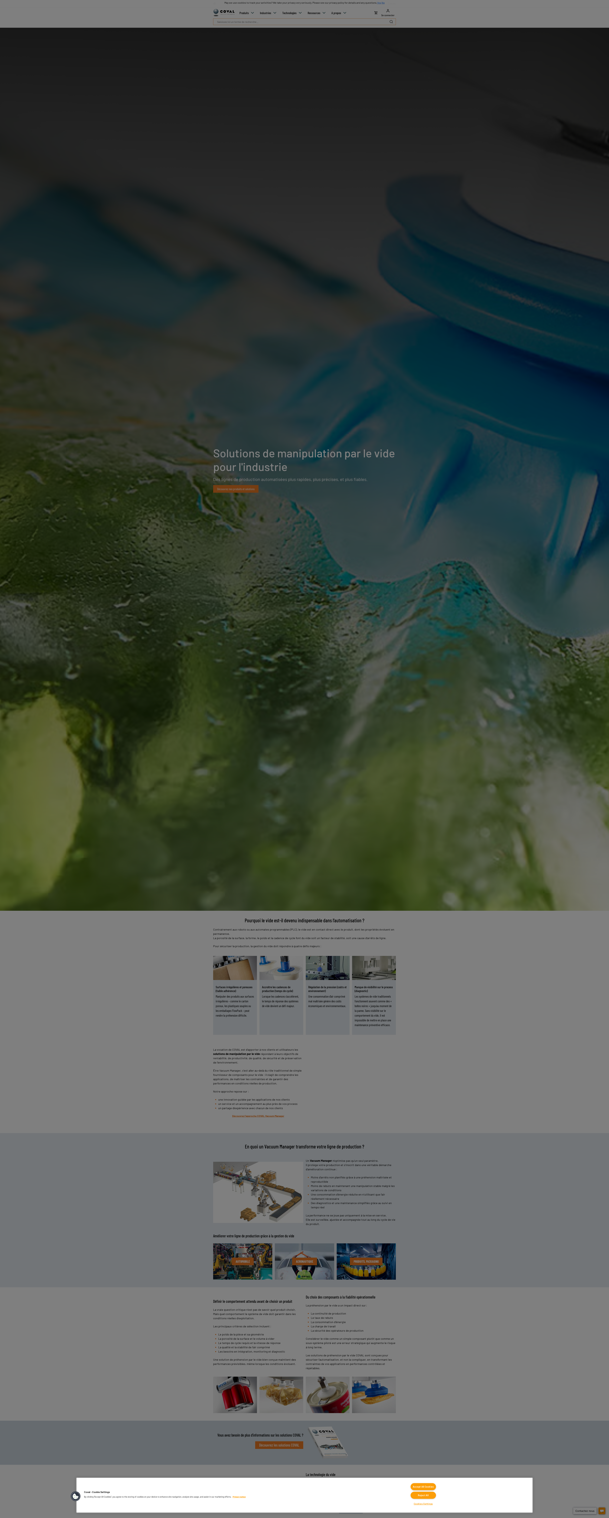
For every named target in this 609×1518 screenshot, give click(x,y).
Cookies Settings (423, 1503)
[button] (76, 1496)
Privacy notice (239, 1496)
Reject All (423, 1495)
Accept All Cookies (423, 1486)
